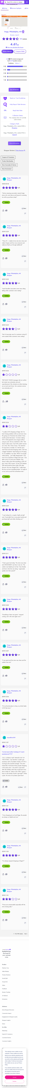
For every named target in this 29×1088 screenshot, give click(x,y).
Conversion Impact (6, 1013)
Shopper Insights (6, 1020)
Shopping (12, 35)
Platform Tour (5, 968)
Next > (25, 934)
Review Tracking (6, 992)
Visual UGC (5, 981)
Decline (14, 1081)
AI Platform (5, 995)
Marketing (4, 1030)
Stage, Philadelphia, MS (13, 32)
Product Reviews (6, 974)
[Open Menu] (27, 2)
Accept (14, 1077)
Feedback (4, 988)
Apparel (17, 35)
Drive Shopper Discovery (8, 1009)
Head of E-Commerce (7, 1034)
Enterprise (4, 999)
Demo (3, 1023)
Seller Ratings (5, 971)
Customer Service (6, 1037)
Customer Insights (6, 1041)
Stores (2, 4)
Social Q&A (5, 978)
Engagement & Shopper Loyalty (9, 1016)
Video (3, 985)
